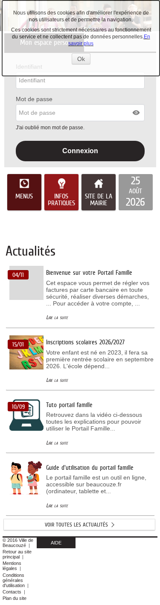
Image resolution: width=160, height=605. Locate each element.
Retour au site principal (17, 554)
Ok (83, 59)
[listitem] (136, 192)
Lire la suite (57, 317)
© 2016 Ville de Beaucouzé (18, 543)
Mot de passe (34, 99)
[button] (136, 112)
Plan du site (14, 598)
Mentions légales (12, 566)
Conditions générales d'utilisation (14, 580)
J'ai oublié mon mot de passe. (51, 128)
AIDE (56, 542)
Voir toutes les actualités (76, 524)
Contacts (12, 591)
